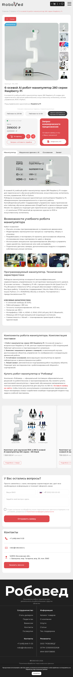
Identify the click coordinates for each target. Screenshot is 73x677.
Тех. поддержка (47, 631)
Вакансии (28, 623)
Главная (5, 11)
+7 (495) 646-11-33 (17, 538)
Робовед (36, 591)
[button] (21, 142)
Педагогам (28, 619)
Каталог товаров (47, 615)
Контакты (28, 627)
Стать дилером (26, 615)
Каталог (14, 11)
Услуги (43, 623)
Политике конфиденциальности (40, 511)
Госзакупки (28, 631)
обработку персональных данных (36, 669)
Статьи (43, 627)
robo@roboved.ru (17, 548)
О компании (45, 619)
